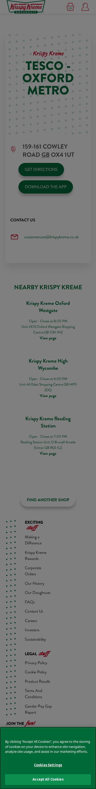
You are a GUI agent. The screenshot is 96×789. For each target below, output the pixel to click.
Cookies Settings (48, 765)
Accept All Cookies (48, 779)
